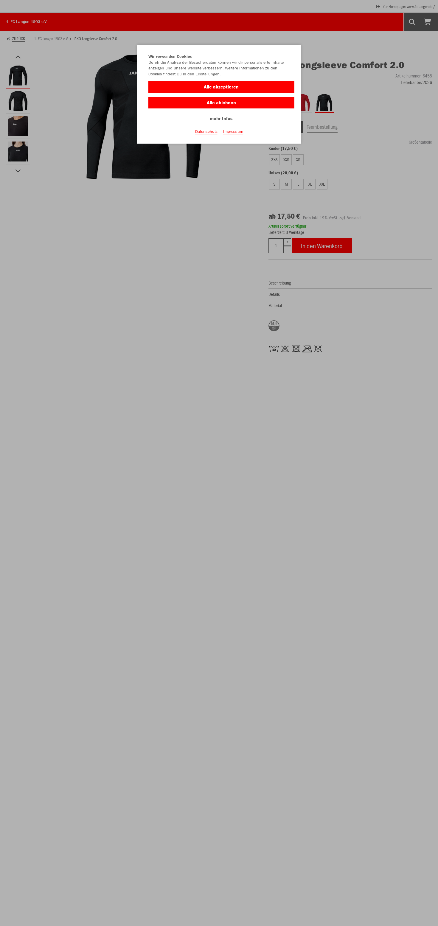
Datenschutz (206, 131)
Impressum (233, 131)
